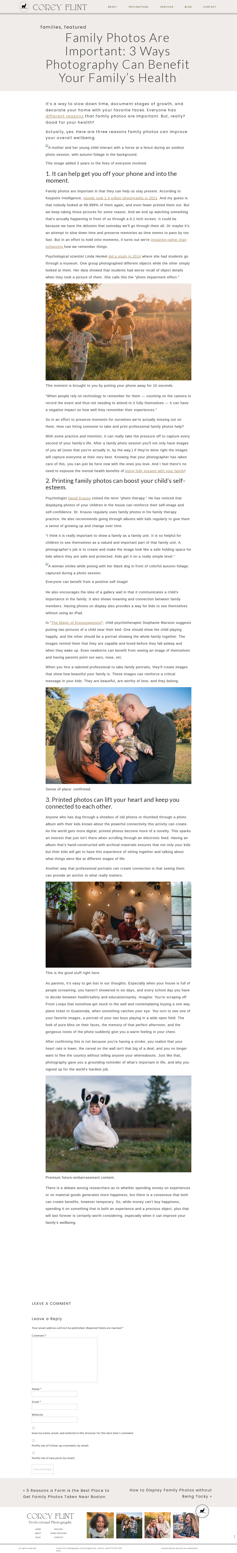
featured (75, 27)
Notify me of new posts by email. (53, 1458)
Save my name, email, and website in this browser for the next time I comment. (83, 1433)
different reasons (65, 116)
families (50, 27)
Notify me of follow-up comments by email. (60, 1445)
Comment (39, 1335)
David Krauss (79, 498)
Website (37, 1414)
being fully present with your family (155, 471)
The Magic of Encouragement (77, 623)
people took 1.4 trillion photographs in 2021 (120, 198)
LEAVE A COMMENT (51, 1303)
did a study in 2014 (124, 256)
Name (37, 1388)
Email (36, 1401)
